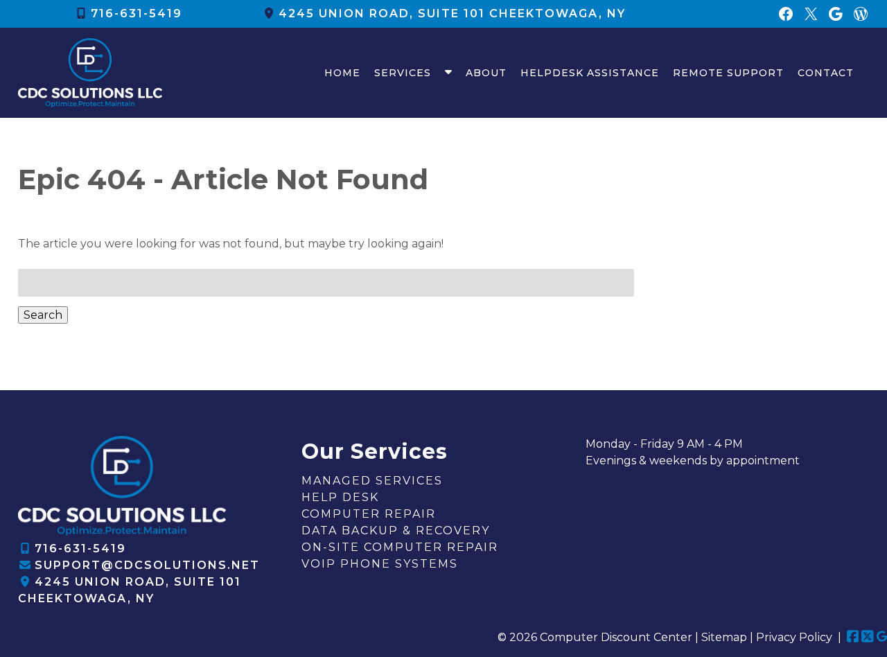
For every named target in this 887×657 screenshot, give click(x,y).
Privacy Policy (794, 637)
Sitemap (724, 637)
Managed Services (372, 480)
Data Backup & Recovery (395, 530)
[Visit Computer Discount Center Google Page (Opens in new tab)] (882, 637)
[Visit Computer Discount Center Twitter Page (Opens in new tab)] (867, 637)
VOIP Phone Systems (379, 563)
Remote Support (728, 73)
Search (43, 315)
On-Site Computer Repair (399, 547)
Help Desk (340, 497)
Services (402, 73)
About (486, 73)
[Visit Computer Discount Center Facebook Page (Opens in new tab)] (853, 637)
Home (342, 73)
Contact (826, 73)
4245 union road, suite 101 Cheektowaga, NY (452, 13)
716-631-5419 (136, 13)
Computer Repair (368, 513)
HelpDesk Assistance (589, 73)
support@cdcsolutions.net (147, 565)
